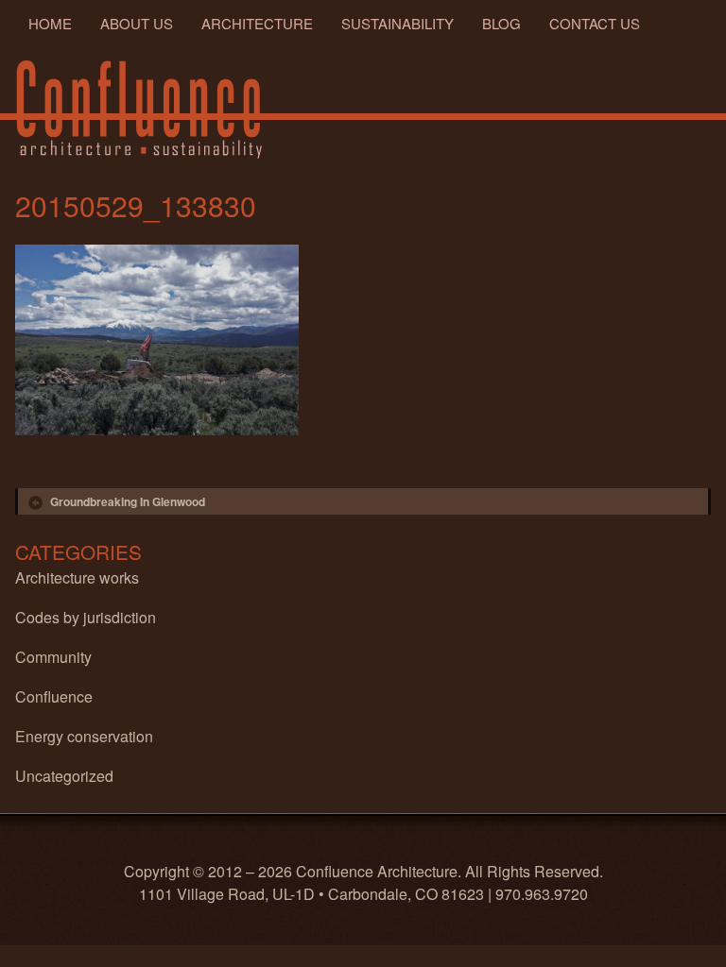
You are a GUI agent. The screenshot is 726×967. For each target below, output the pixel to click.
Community (53, 657)
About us (136, 23)
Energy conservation (84, 736)
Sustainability (397, 23)
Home (50, 23)
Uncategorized (64, 776)
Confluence (54, 696)
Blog (501, 23)
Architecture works (77, 577)
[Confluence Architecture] (140, 109)
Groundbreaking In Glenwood (127, 501)
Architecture (257, 23)
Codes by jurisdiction (85, 617)
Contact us (594, 23)
